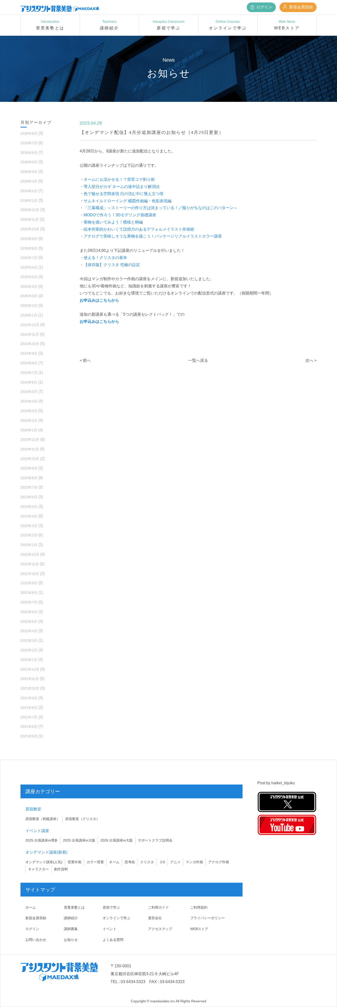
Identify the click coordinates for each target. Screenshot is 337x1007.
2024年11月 (29, 334)
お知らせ (71, 940)
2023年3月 (28, 526)
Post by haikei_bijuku (276, 783)
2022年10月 (29, 574)
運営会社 (155, 918)
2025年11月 (29, 219)
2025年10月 (29, 229)
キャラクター (38, 869)
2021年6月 (28, 727)
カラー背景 (95, 862)
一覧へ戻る (198, 360)
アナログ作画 (218, 862)
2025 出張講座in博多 (41, 840)
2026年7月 (28, 143)
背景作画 (74, 862)
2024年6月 (28, 382)
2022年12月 (29, 554)
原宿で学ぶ (111, 907)
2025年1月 (28, 315)
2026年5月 (28, 162)
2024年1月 (28, 430)
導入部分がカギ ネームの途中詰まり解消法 (122, 186)
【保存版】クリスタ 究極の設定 (112, 265)
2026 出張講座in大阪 (116, 840)
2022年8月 (28, 593)
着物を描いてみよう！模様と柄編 (113, 222)
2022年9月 (28, 583)
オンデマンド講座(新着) (46, 852)
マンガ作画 (194, 862)
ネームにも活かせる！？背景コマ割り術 (119, 179)
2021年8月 (28, 708)
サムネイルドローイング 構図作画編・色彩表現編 (127, 201)
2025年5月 (28, 277)
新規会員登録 (300, 7)
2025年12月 (29, 210)
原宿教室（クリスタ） (82, 819)
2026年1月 (28, 200)
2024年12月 (29, 325)
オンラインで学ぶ (116, 918)
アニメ (175, 862)
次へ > (311, 360)
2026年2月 (28, 191)
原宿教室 (33, 809)
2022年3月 (28, 640)
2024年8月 (28, 363)
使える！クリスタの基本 (105, 258)
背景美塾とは (74, 907)
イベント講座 (37, 831)
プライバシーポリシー (207, 918)
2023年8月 (28, 478)
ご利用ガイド (158, 907)
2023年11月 (29, 449)
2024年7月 (28, 373)
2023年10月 (29, 459)
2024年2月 (28, 420)
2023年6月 (28, 497)
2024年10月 (29, 344)
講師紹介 (71, 918)
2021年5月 (28, 736)
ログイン (263, 7)
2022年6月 (28, 612)
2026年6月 (28, 153)
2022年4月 (28, 631)
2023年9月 (28, 468)
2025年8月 (28, 248)
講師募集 (71, 929)
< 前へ (85, 360)
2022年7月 (28, 602)
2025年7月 (28, 258)
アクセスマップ (160, 929)
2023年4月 (28, 516)
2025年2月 (28, 306)
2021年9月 (28, 698)
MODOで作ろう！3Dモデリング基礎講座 (120, 215)
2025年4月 (28, 287)
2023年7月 (28, 487)
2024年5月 (28, 392)
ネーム (114, 862)
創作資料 (61, 869)
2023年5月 (28, 507)
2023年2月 (28, 535)
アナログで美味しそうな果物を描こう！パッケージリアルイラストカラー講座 (153, 236)
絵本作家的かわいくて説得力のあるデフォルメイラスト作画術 (139, 229)
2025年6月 (28, 267)
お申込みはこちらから (99, 300)
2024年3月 (28, 411)
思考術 (130, 862)
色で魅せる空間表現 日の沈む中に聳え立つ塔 (124, 194)
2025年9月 (28, 239)
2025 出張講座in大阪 (79, 840)
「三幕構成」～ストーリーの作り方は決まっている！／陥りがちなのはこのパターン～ (161, 208)
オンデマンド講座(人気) (43, 862)
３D (162, 862)
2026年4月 (28, 172)
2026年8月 (28, 133)
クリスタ (147, 862)
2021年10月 (29, 688)
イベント (109, 929)
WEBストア (199, 929)
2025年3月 (28, 296)
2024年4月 (28, 401)
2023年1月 (28, 545)
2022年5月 (28, 621)
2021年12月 (29, 669)
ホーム (30, 907)
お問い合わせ (35, 940)
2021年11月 (29, 679)
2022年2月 (28, 650)
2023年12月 (29, 439)
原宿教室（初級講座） (42, 819)
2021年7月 (28, 717)
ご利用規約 (198, 907)
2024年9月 (28, 353)
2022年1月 (28, 660)
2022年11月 (29, 564)
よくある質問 (113, 940)
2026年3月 (28, 181)
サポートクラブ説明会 (155, 840)
